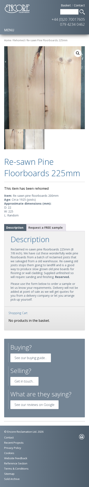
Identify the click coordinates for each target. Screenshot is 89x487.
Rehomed (19, 40)
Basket (66, 5)
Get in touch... (24, 381)
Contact (79, 5)
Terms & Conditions (16, 468)
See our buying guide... (30, 358)
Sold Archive (12, 479)
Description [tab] (14, 228)
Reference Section (15, 463)
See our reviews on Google (34, 404)
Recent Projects (14, 442)
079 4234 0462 (72, 24)
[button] (78, 53)
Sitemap (9, 474)
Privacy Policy (12, 448)
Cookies (9, 453)
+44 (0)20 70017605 (68, 19)
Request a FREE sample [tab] (45, 228)
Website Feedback (15, 458)
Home (7, 40)
